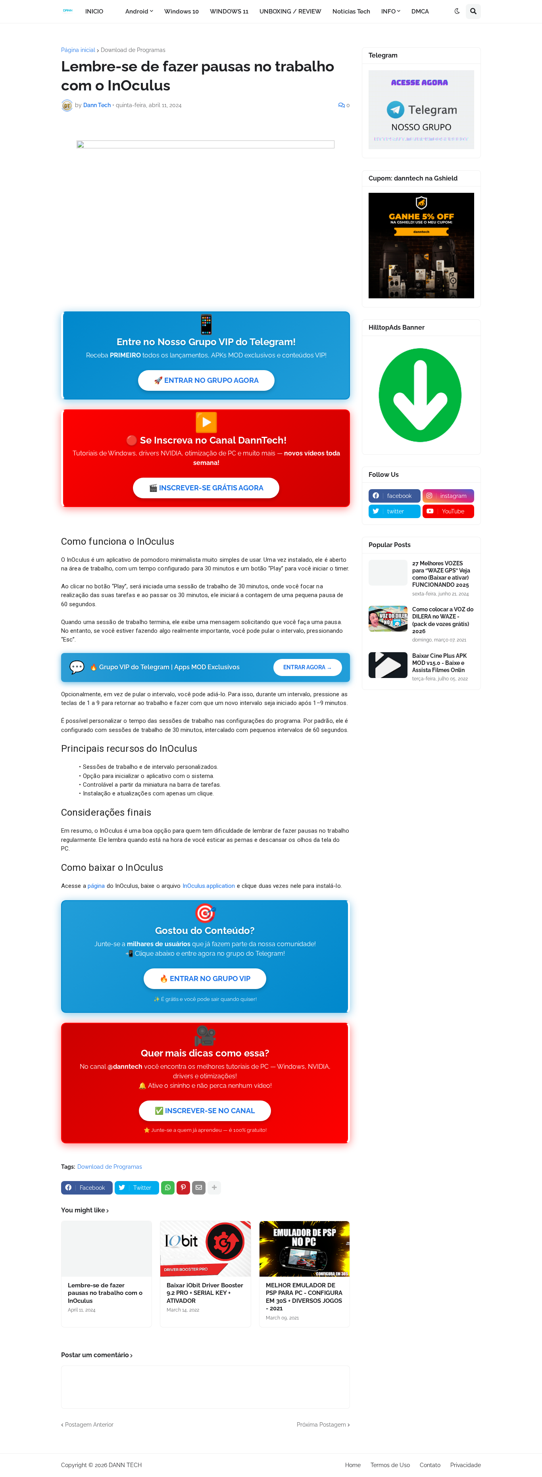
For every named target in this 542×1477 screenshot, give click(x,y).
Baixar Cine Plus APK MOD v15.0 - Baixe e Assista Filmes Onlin (439, 663)
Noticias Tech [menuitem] (351, 11)
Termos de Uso (390, 1465)
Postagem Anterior (89, 1424)
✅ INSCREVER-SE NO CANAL (205, 1110)
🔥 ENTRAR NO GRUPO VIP (205, 978)
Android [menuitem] (136, 11)
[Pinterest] (183, 1188)
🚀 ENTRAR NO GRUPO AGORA (206, 380)
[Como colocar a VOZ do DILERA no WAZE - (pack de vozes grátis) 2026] (388, 619)
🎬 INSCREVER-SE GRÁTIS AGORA (206, 488)
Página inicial (78, 50)
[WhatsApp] (168, 1188)
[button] (457, 11)
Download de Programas (133, 50)
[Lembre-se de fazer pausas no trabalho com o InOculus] (107, 1249)
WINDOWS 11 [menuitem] (229, 11)
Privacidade (465, 1465)
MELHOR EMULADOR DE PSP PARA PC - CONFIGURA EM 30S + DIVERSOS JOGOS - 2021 (304, 1297)
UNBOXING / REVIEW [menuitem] (290, 11)
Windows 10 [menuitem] (181, 11)
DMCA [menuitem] (420, 11)
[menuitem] (114, 11)
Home (353, 1465)
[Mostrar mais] (214, 1188)
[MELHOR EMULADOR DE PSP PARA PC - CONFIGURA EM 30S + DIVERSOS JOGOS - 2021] (304, 1249)
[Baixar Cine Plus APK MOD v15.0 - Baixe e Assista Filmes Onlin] (388, 665)
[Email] (199, 1188)
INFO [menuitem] (388, 11)
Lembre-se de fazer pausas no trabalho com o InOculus (105, 1293)
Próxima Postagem (321, 1424)
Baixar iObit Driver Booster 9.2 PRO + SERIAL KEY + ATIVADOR (205, 1293)
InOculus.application (209, 885)
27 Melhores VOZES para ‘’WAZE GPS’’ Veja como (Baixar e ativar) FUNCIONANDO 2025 (441, 574)
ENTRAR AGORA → (307, 667)
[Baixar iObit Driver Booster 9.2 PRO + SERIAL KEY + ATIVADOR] (205, 1249)
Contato (430, 1465)
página (96, 885)
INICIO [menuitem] (94, 11)
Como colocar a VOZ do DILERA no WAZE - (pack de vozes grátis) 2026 (442, 620)
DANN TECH (125, 1465)
